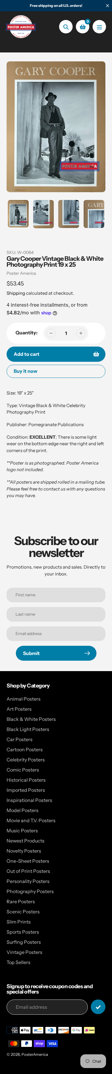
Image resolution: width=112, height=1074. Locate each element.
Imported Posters (26, 790)
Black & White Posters (31, 719)
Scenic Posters (23, 912)
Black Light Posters (28, 729)
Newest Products (26, 841)
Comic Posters (23, 770)
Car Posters (20, 739)
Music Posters (22, 831)
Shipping (16, 293)
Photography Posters (30, 891)
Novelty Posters (24, 851)
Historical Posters (26, 780)
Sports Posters (23, 932)
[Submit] (98, 1006)
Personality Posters (28, 881)
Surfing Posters (24, 942)
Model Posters (23, 810)
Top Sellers (18, 962)
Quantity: (27, 333)
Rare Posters (21, 901)
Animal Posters (24, 699)
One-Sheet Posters (28, 861)
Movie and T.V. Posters (31, 820)
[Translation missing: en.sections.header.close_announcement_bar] (108, 6)
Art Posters (19, 709)
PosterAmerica (35, 1054)
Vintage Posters (24, 952)
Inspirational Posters (29, 800)
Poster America (21, 273)
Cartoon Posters (25, 749)
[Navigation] (99, 26)
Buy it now (25, 371)
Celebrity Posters (26, 760)
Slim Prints (19, 922)
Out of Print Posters (28, 871)
